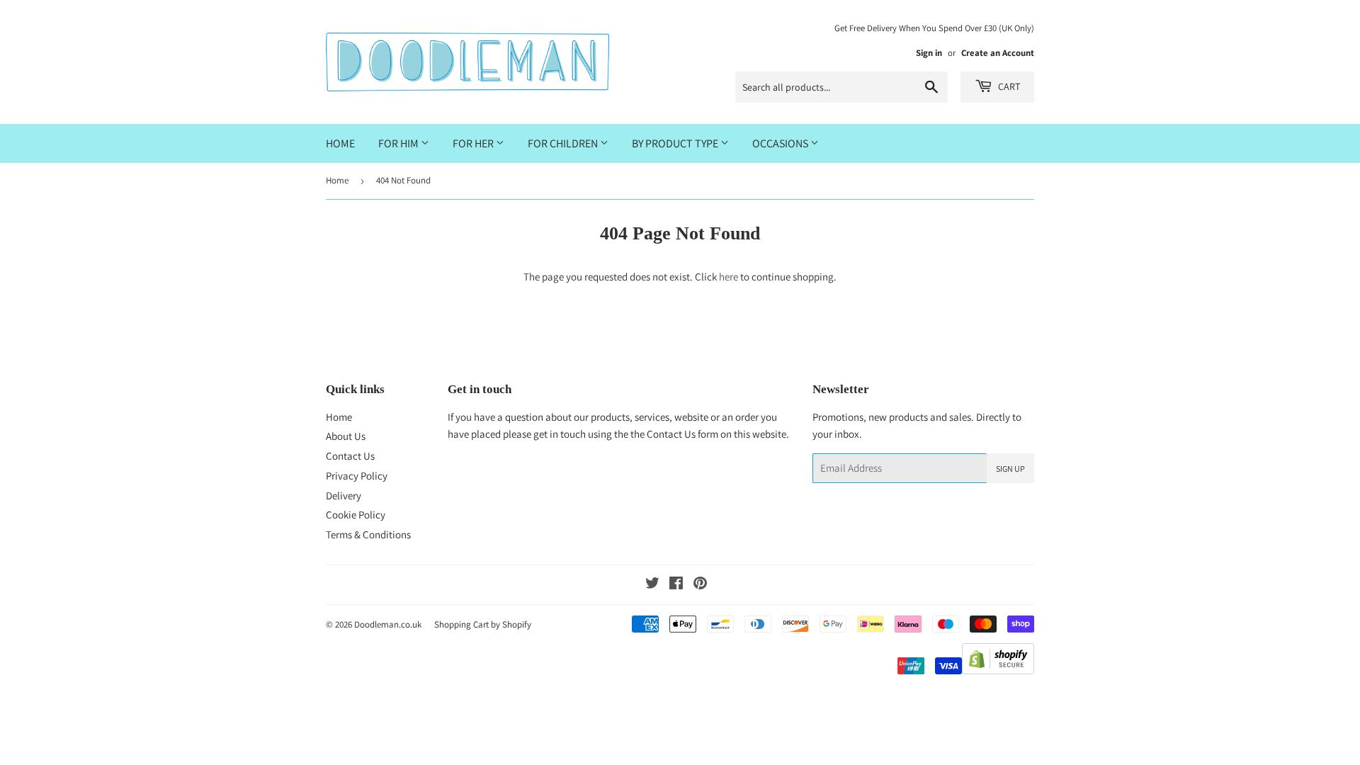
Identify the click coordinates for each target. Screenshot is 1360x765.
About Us (346, 436)
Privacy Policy (356, 475)
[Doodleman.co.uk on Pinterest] (700, 584)
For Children (564, 143)
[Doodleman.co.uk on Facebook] (676, 584)
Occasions (781, 143)
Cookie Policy (355, 514)
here (728, 276)
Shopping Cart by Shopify (482, 624)
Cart (1008, 86)
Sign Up (1010, 468)
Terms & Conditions (368, 534)
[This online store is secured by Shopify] (998, 670)
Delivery (343, 495)
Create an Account (997, 53)
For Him (399, 143)
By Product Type (676, 143)
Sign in (929, 53)
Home (340, 143)
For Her (474, 143)
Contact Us (350, 456)
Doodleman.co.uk (387, 624)
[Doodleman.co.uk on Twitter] (652, 584)
